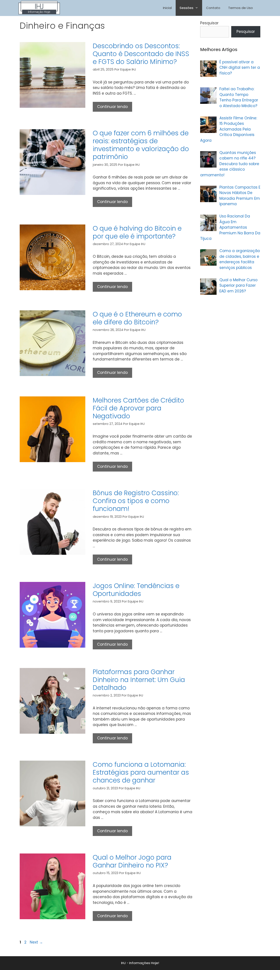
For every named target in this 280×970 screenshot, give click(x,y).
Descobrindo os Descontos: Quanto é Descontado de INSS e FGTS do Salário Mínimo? (141, 53)
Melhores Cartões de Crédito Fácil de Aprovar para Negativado (138, 408)
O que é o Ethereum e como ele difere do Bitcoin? (137, 318)
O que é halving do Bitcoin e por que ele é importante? (137, 232)
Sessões (186, 7)
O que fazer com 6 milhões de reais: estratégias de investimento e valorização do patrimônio (141, 144)
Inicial (167, 7)
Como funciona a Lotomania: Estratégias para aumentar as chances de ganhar (141, 772)
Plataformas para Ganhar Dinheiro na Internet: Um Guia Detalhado (139, 679)
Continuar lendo (114, 108)
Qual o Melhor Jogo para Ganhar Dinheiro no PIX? (132, 861)
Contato (213, 7)
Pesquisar (209, 23)
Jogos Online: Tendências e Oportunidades (136, 589)
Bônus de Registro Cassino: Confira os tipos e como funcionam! (136, 500)
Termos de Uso (240, 7)
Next (36, 942)
